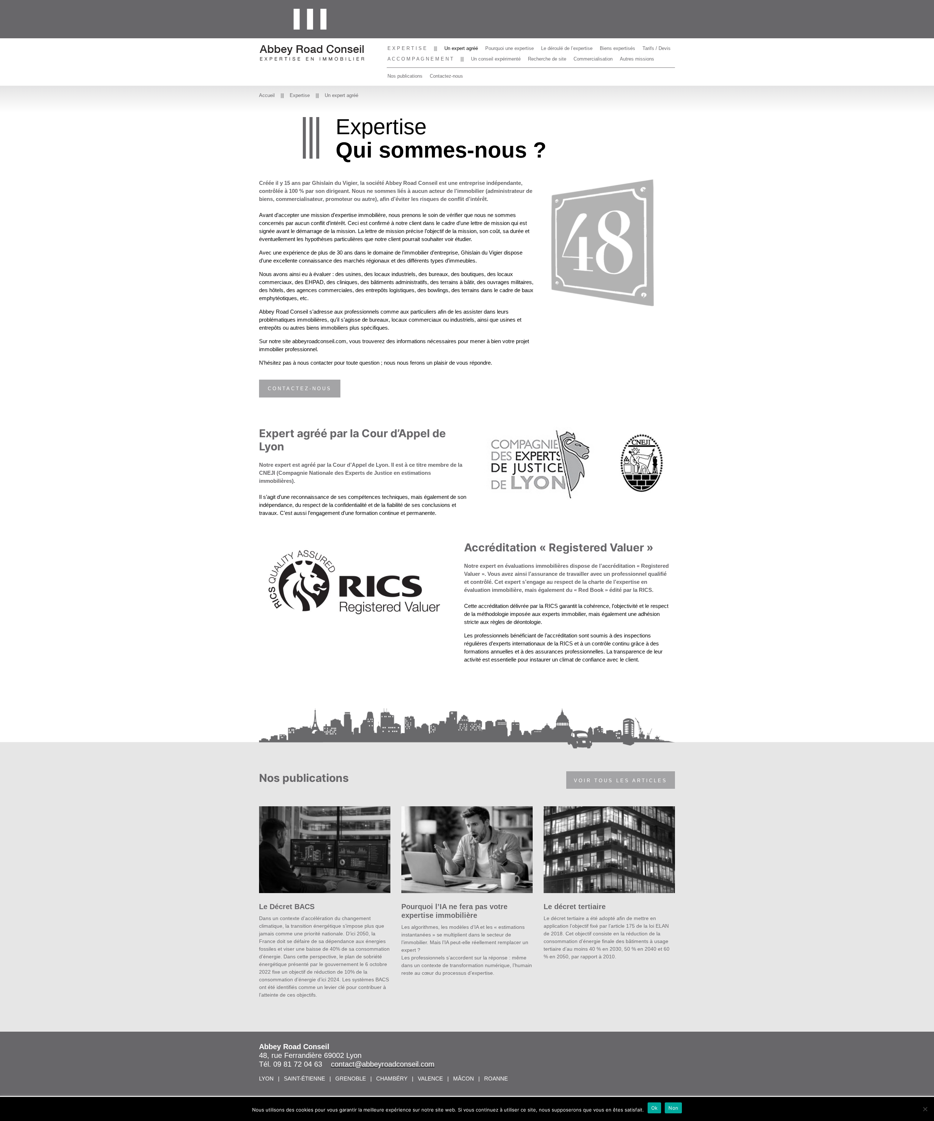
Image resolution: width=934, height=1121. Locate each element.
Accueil (267, 95)
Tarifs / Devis (656, 48)
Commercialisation (593, 59)
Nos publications (404, 76)
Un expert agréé (461, 48)
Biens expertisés (617, 48)
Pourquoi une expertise (509, 48)
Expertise (300, 95)
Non (673, 1108)
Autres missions (637, 59)
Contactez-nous (446, 76)
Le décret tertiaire (575, 907)
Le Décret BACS (286, 907)
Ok (654, 1108)
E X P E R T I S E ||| (412, 48)
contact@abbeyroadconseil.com (383, 1064)
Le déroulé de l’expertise (567, 48)
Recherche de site (547, 59)
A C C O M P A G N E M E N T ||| (425, 59)
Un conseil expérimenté (496, 59)
